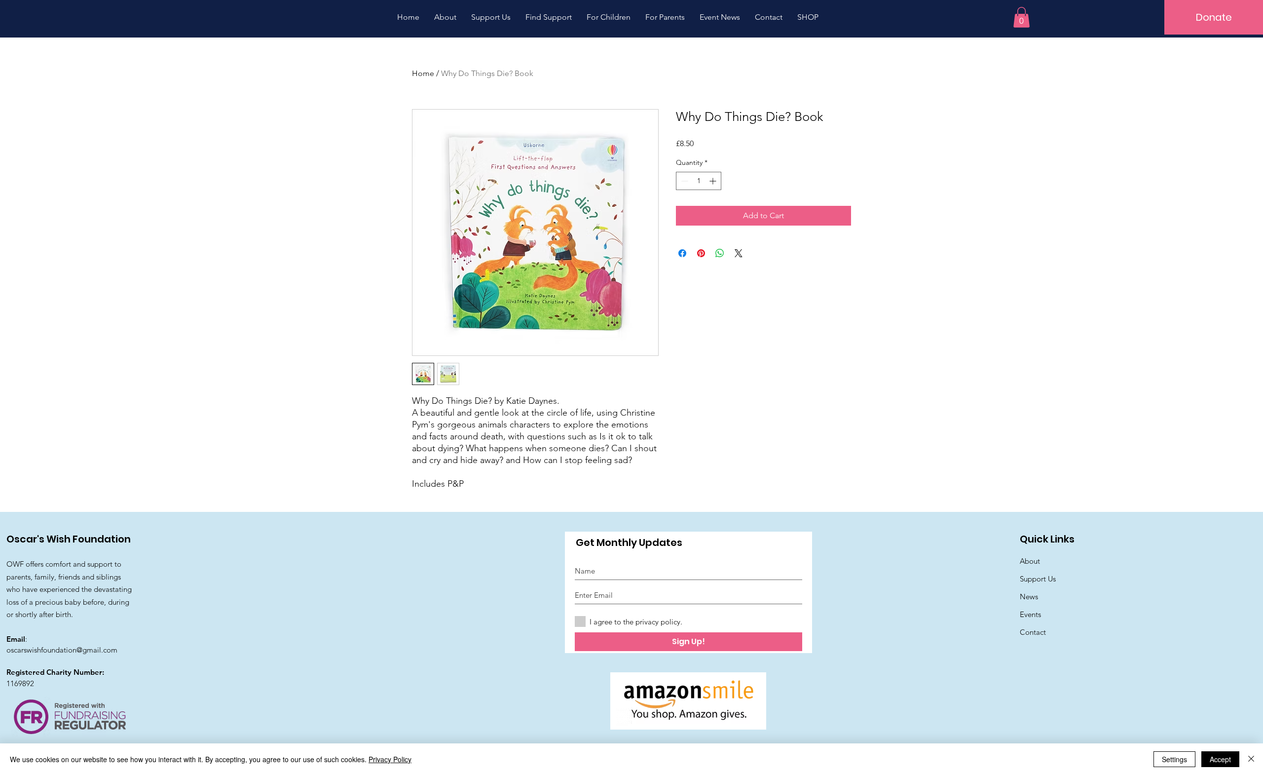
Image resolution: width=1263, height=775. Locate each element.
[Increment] (713, 181)
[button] (1021, 17)
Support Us (1038, 578)
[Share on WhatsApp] (720, 253)
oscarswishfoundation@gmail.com (61, 650)
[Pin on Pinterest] (701, 253)
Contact (1033, 632)
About (1030, 561)
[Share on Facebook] (682, 253)
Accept (1220, 759)
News (1029, 596)
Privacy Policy (390, 759)
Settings (1174, 759)
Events (1030, 614)
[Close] (1251, 759)
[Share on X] (738, 253)
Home (423, 73)
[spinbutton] (698, 181)
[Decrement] (683, 181)
